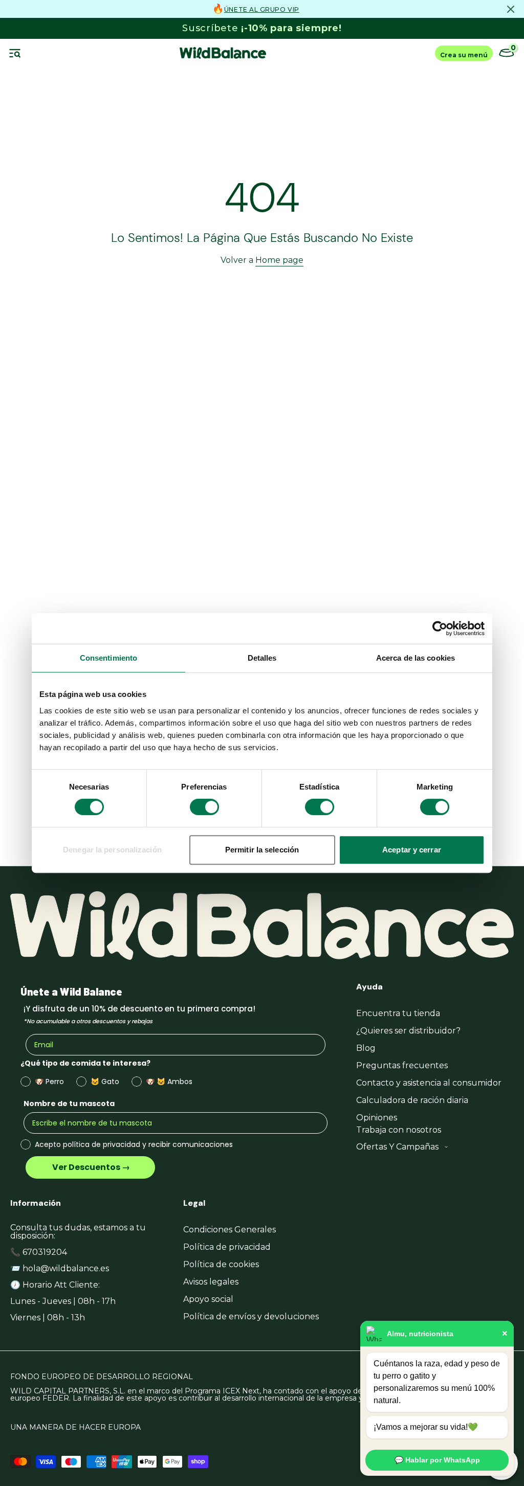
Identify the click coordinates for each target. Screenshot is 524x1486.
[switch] (204, 807)
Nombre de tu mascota (69, 1103)
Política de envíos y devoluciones (251, 1316)
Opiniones (376, 1117)
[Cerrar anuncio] (511, 9)
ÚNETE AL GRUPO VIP (261, 9)
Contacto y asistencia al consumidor (428, 1083)
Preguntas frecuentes (402, 1065)
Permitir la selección (262, 849)
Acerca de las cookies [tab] (415, 658)
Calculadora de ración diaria (412, 1100)
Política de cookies (221, 1264)
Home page (279, 260)
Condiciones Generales (229, 1229)
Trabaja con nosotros (398, 1130)
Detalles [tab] (262, 658)
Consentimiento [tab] (108, 658)
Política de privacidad (227, 1247)
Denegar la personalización (112, 849)
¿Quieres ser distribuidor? (408, 1030)
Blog (366, 1048)
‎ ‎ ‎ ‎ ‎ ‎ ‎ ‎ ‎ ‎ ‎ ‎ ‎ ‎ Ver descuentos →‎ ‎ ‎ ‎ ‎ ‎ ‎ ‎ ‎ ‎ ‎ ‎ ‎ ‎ (90, 1167)
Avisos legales (210, 1282)
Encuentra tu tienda (398, 1013)
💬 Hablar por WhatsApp (437, 1460)
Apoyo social (208, 1299)
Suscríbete (262, 28)
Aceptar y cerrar (411, 849)
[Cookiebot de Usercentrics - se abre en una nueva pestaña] (440, 628)
